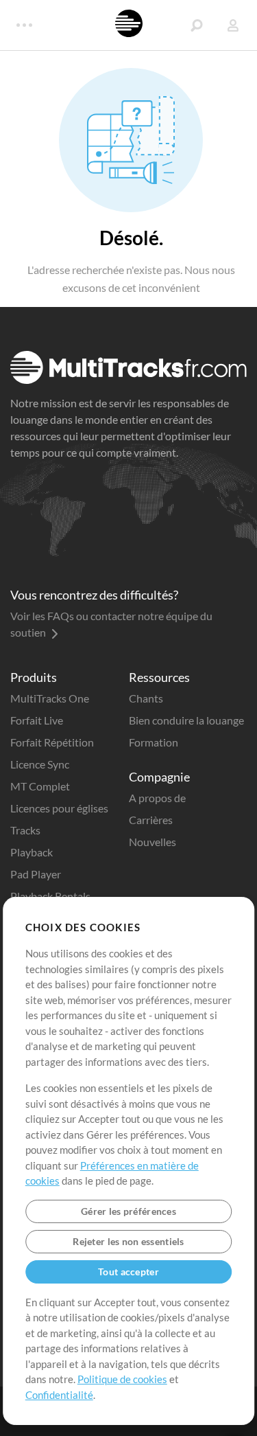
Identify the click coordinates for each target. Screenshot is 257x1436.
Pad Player (35, 873)
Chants (146, 698)
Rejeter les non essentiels (128, 1241)
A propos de (157, 797)
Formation (153, 742)
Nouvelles (152, 841)
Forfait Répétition (52, 742)
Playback (31, 851)
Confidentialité (59, 1395)
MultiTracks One (49, 698)
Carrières (151, 819)
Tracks (25, 829)
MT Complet (40, 786)
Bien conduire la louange (186, 720)
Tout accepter (128, 1271)
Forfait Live (36, 720)
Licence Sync (39, 764)
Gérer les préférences (128, 1211)
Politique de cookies (122, 1379)
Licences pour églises (59, 807)
